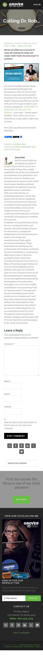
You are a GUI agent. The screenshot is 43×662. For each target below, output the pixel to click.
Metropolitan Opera (29, 147)
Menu (36, 4)
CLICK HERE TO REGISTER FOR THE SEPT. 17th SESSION (21, 109)
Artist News (17, 144)
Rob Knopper (15, 149)
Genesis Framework (14, 646)
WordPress (29, 646)
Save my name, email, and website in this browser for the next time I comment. (20, 425)
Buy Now (21, 500)
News (24, 144)
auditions (17, 147)
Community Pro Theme (29, 644)
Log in (38, 646)
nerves (6, 149)
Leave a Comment (25, 46)
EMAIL (13, 618)
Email (7, 394)
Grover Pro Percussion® (13, 5)
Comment (9, 344)
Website (7, 406)
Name (7, 381)
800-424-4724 (25, 618)
